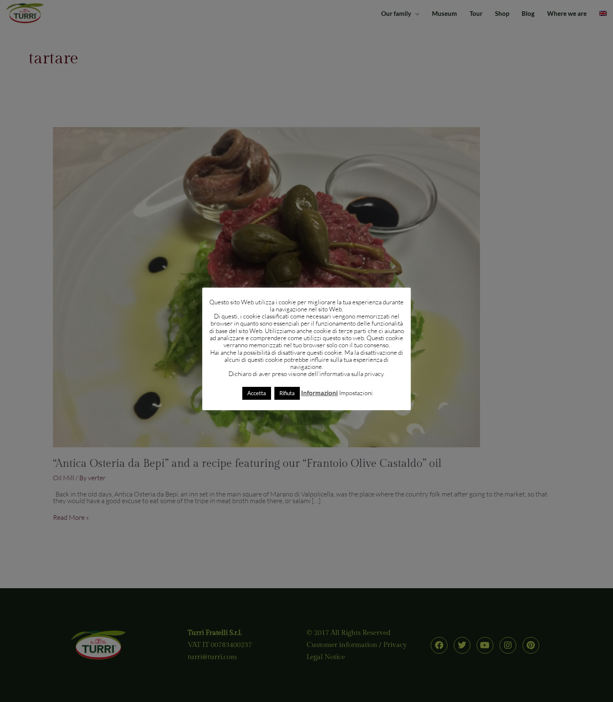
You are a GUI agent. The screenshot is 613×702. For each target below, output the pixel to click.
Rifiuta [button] (287, 393)
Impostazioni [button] (356, 393)
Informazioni (319, 392)
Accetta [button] (256, 393)
